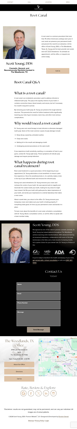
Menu (68, 2)
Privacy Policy (39, 421)
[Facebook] (31, 393)
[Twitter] (38, 393)
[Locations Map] (57, 357)
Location (48, 2)
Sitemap (31, 421)
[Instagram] (54, 393)
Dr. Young (49, 49)
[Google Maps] (23, 393)
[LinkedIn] (46, 393)
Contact (10, 2)
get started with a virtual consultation (45, 260)
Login (47, 421)
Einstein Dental (64, 416)
